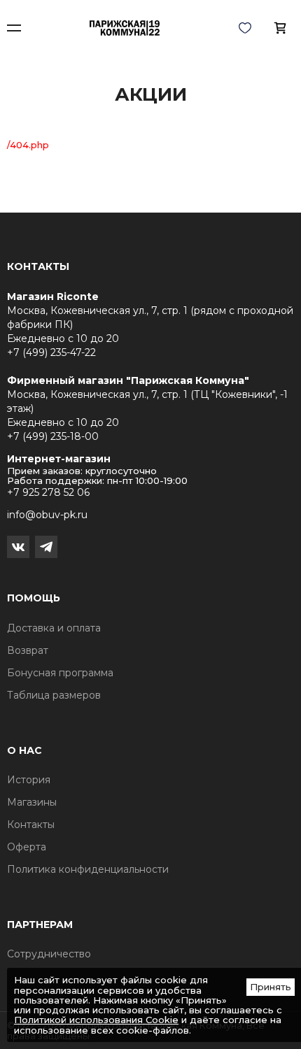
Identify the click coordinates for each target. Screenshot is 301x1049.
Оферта (26, 847)
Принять (270, 986)
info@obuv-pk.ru (47, 514)
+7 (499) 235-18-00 (53, 436)
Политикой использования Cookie (96, 1019)
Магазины (32, 802)
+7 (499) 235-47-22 (51, 352)
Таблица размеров (54, 695)
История (28, 779)
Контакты (31, 824)
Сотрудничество (49, 954)
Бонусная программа (60, 672)
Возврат (27, 650)
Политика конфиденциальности (88, 869)
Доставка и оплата (54, 628)
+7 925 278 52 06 (48, 492)
